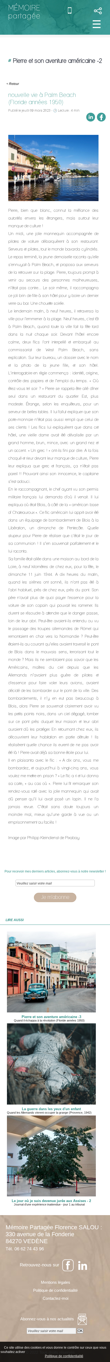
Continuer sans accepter (69, 1351)
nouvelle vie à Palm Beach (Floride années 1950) (42, 98)
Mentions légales (55, 1282)
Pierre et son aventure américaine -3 (51, 1017)
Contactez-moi (55, 1298)
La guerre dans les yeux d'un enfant (51, 1109)
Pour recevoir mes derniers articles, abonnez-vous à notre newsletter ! (55, 871)
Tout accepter (37, 1351)
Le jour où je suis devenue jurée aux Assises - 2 (51, 1201)
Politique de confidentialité (55, 1290)
